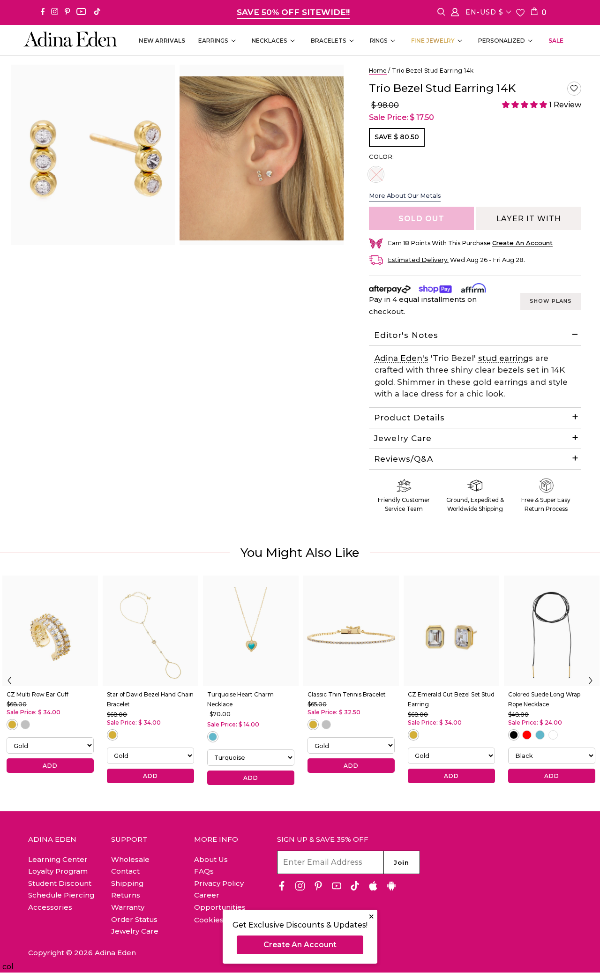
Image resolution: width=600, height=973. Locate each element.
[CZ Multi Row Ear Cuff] (50, 630)
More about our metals (405, 195)
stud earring (503, 358)
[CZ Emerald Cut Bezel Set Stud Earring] (451, 630)
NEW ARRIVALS (162, 40)
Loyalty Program (58, 871)
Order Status (134, 919)
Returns (125, 895)
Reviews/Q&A (403, 459)
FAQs (204, 871)
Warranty (127, 907)
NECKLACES (269, 40)
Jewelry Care (403, 438)
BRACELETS (328, 40)
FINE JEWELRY (433, 40)
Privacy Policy (219, 883)
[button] (574, 89)
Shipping (127, 883)
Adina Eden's (401, 358)
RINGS (379, 40)
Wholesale (130, 859)
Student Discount (59, 883)
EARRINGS (213, 40)
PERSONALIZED (501, 40)
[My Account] (455, 13)
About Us (211, 859)
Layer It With (528, 218)
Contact (125, 871)
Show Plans (551, 301)
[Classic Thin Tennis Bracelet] (351, 630)
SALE (555, 40)
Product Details (409, 417)
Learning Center (58, 859)
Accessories (50, 907)
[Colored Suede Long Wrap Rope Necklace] (552, 630)
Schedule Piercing (61, 895)
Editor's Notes (406, 335)
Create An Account (300, 944)
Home (378, 70)
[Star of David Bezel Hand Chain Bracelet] (150, 630)
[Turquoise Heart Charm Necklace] (251, 630)
